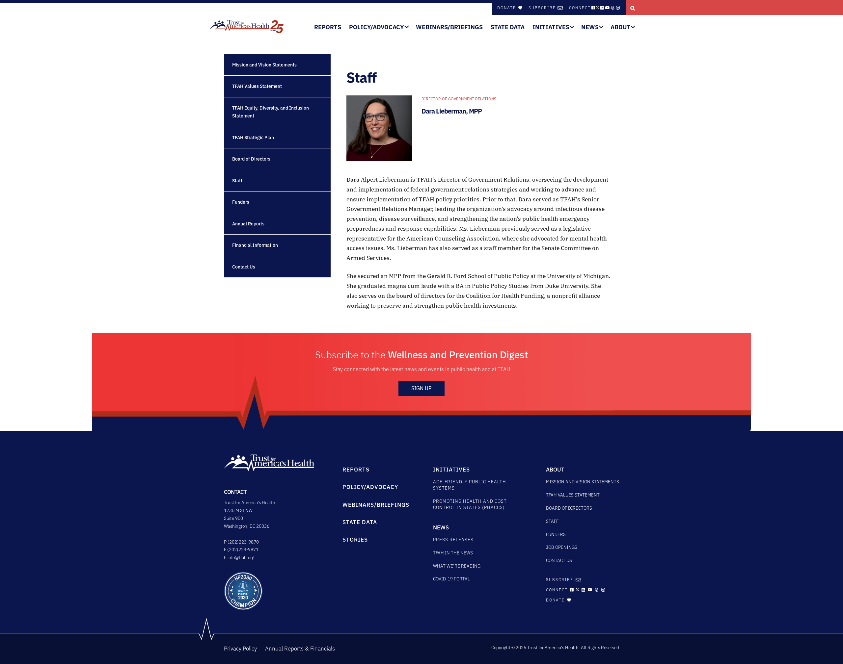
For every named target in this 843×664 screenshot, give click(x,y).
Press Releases (453, 540)
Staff (237, 181)
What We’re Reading (456, 566)
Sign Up (421, 388)
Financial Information (255, 245)
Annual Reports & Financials (300, 648)
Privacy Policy (240, 648)
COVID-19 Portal (451, 579)
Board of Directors (251, 159)
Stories (355, 539)
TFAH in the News (453, 553)
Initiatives (550, 27)
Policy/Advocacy (376, 27)
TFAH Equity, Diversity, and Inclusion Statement (270, 112)
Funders (240, 202)
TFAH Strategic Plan (253, 137)
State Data (508, 27)
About (620, 27)
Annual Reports (248, 224)
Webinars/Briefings (449, 27)
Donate (507, 7)
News (590, 27)
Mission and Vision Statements (264, 65)
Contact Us (243, 267)
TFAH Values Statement (257, 86)
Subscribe (542, 7)
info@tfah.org (241, 557)
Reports (327, 27)
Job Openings (561, 547)
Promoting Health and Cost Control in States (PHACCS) (470, 504)
